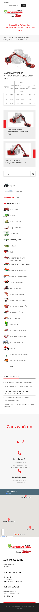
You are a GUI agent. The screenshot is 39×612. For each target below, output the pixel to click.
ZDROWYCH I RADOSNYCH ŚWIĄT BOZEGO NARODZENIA (16, 399)
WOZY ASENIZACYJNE (17, 342)
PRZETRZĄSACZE (15, 240)
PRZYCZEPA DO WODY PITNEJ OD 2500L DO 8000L (19, 405)
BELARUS (19, 198)
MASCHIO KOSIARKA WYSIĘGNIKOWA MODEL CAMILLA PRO (20, 132)
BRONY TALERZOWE (16, 282)
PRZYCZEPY (13, 216)
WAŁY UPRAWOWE (16, 288)
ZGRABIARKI (14, 234)
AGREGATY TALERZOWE (18, 270)
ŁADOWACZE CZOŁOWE (17, 294)
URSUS (18, 204)
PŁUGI (12, 252)
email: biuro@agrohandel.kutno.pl (19, 467)
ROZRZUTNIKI (14, 210)
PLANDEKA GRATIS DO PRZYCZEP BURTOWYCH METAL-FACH (16, 392)
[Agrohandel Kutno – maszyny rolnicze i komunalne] (13, 13)
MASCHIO (11, 37)
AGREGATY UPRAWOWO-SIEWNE (20, 264)
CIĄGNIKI (13, 186)
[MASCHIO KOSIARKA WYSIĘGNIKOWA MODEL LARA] (34, 154)
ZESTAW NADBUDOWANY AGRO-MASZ (18, 382)
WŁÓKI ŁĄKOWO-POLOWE (18, 336)
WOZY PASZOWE (15, 318)
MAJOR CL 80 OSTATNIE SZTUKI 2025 (18, 387)
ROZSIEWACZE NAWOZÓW (18, 306)
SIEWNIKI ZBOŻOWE (16, 312)
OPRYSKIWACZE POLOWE (18, 330)
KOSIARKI (13, 246)
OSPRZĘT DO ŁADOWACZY (18, 300)
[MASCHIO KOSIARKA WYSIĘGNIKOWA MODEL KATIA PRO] (20, 58)
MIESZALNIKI (14, 324)
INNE (11, 366)
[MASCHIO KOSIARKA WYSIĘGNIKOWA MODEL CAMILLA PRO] (5, 124)
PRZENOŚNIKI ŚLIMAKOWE (19, 354)
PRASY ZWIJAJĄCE (15, 222)
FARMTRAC (19, 192)
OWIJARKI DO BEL (15, 228)
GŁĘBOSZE (13, 348)
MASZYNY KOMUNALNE (18, 360)
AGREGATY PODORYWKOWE (19, 276)
